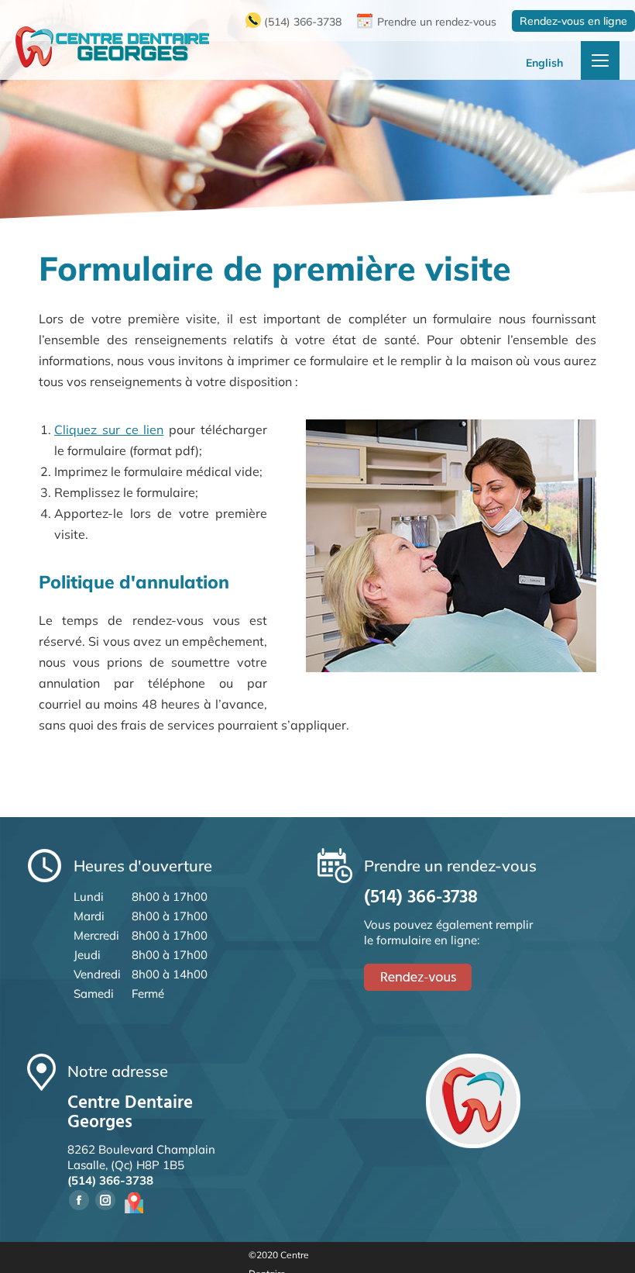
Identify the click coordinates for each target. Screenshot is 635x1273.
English (544, 63)
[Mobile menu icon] (600, 60)
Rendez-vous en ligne (573, 21)
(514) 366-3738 (303, 22)
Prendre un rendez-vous (436, 22)
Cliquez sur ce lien (108, 429)
